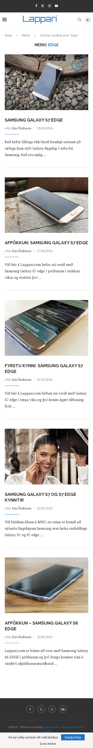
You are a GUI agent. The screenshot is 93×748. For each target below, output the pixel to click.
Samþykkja (73, 737)
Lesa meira (48, 743)
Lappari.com (50, 727)
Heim (8, 35)
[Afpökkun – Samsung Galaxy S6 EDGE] (46, 585)
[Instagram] (49, 6)
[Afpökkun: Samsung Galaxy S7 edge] (46, 205)
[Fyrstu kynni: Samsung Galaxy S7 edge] (46, 328)
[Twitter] (42, 6)
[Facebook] (36, 6)
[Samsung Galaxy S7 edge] (46, 82)
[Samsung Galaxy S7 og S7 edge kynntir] (46, 456)
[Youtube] (56, 6)
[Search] (79, 19)
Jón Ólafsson (21, 128)
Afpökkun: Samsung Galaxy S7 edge (46, 242)
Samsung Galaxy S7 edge (34, 119)
